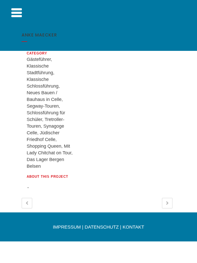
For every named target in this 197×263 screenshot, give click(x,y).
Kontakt (133, 227)
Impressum (67, 227)
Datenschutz (102, 227)
